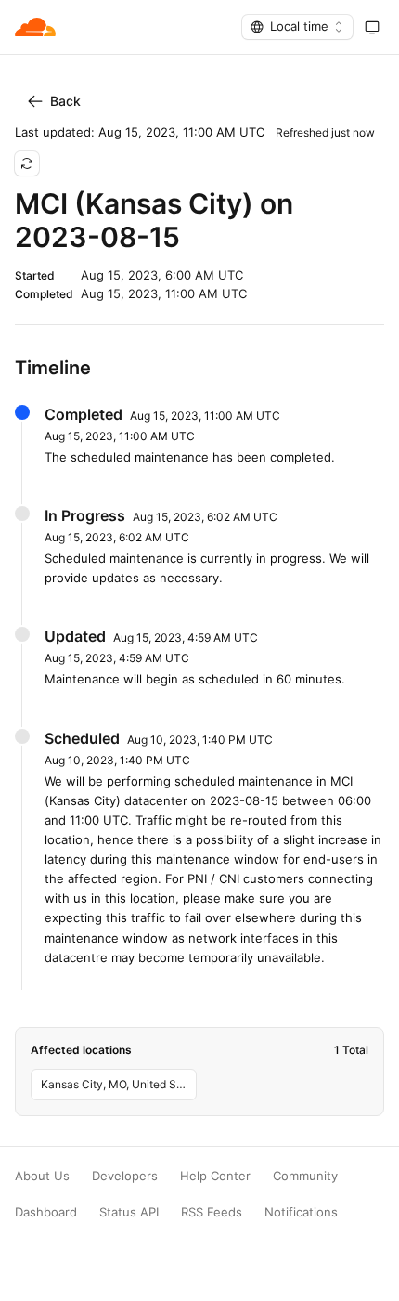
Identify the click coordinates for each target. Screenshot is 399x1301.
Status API (129, 1212)
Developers (125, 1176)
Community (305, 1176)
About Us (42, 1176)
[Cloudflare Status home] (35, 27)
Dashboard (46, 1212)
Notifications (301, 1212)
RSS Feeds (211, 1212)
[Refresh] (27, 163)
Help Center (215, 1176)
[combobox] (297, 27)
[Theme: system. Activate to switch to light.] (372, 27)
